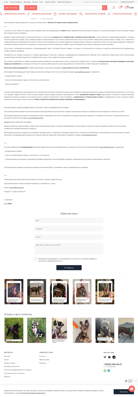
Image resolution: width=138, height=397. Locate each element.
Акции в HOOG (50, 2)
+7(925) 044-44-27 (127, 2)
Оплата (35, 2)
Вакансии (7, 376)
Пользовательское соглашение (14, 373)
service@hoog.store (82, 72)
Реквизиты (42, 363)
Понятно (124, 391)
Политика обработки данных (130, 381)
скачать (7, 122)
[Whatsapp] (105, 370)
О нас (6, 2)
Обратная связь (44, 359)
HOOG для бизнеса (64, 2)
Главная (34, 19)
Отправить (69, 267)
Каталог (32, 8)
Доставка (27, 2)
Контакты (42, 356)
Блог (41, 2)
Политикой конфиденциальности (33, 393)
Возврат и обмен (9, 363)
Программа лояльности (11, 366)
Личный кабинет (16, 2)
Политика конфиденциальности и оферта (17, 370)
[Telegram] (108, 370)
